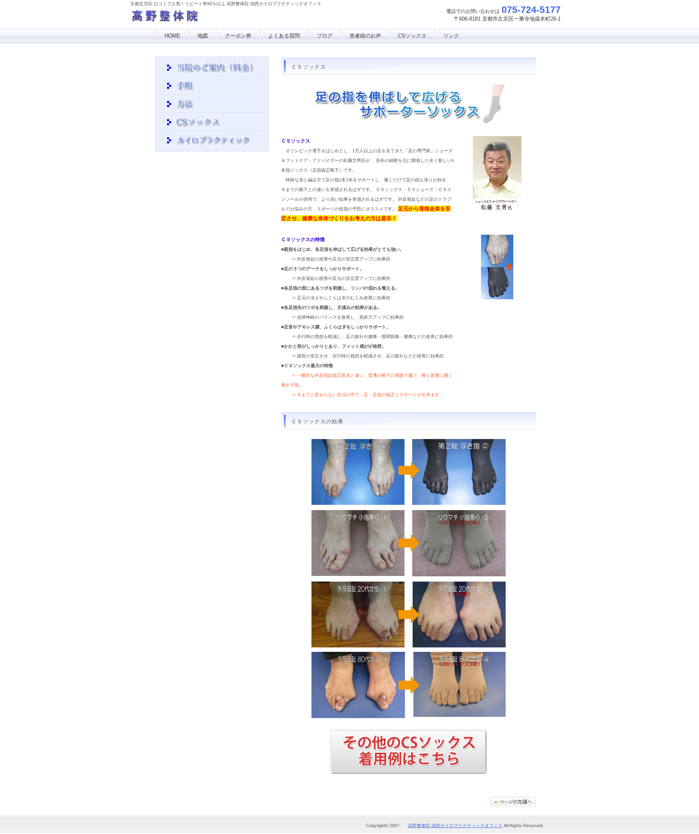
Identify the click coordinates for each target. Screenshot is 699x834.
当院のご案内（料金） (212, 68)
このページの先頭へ (513, 802)
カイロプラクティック (212, 140)
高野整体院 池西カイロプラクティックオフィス (190, 18)
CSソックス (412, 36)
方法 (212, 104)
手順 (212, 86)
